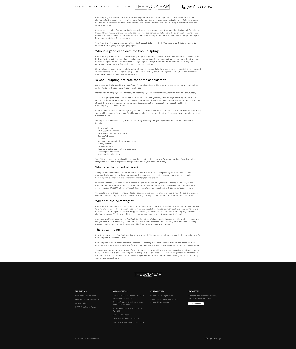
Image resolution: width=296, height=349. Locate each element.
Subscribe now (196, 304)
